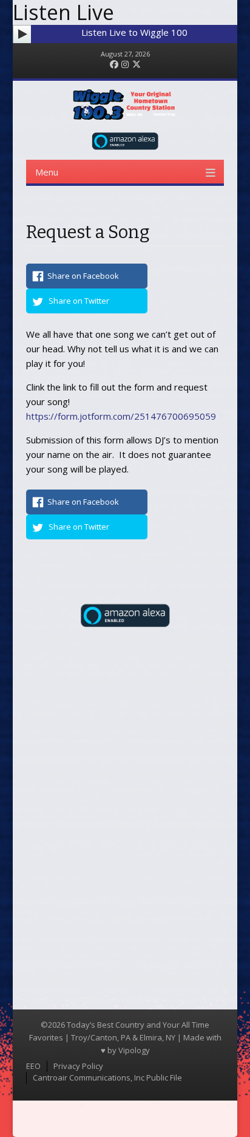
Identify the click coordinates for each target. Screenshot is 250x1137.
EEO (33, 1065)
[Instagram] (125, 64)
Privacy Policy (78, 1065)
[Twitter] (136, 64)
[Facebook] (114, 64)
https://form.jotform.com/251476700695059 (121, 416)
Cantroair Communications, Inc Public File (107, 1077)
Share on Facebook (83, 275)
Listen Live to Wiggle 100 (134, 32)
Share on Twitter (79, 300)
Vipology (134, 1050)
